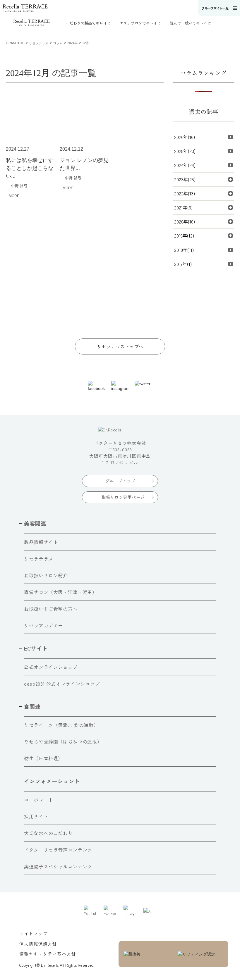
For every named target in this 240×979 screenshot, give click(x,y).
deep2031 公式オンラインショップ (62, 683)
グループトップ (120, 481)
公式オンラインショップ (51, 666)
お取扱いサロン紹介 (46, 575)
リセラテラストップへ (120, 346)
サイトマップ (33, 933)
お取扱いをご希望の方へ (51, 608)
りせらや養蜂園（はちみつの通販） (63, 741)
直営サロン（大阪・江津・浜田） (60, 592)
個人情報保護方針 (38, 944)
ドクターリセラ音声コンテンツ (58, 849)
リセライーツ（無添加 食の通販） (61, 724)
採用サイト (36, 816)
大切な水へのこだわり (48, 833)
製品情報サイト (41, 542)
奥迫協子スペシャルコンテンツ (58, 866)
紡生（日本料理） (43, 758)
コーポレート (38, 799)
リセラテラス (38, 558)
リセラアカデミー (43, 625)
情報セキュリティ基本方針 (47, 954)
